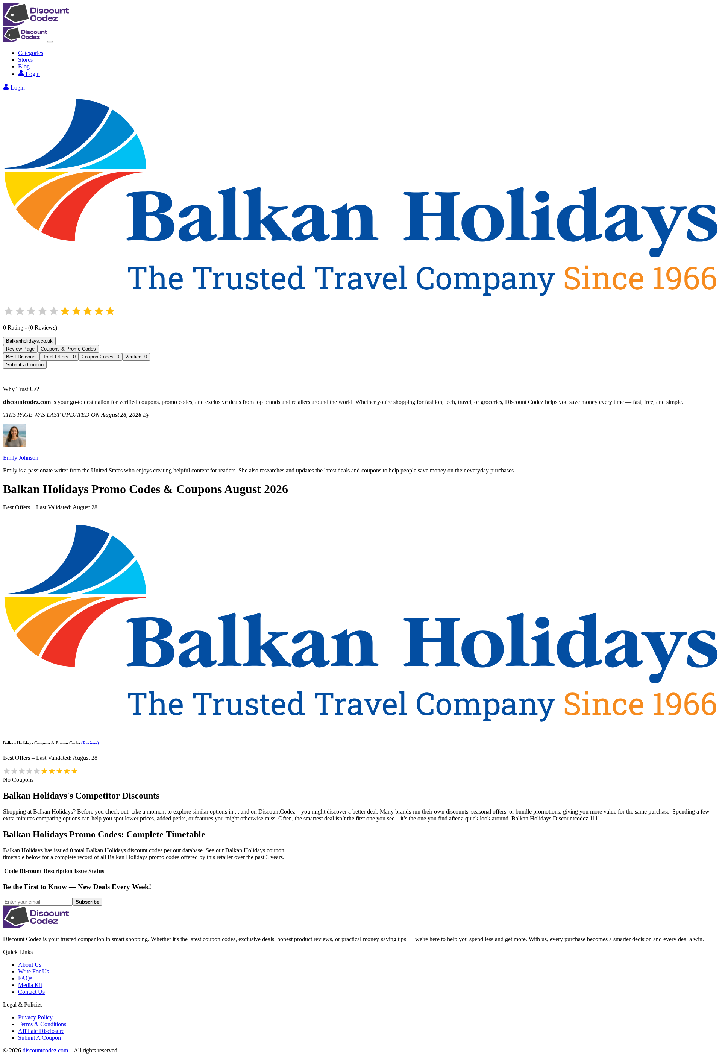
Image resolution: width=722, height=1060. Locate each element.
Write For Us (33, 971)
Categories (30, 53)
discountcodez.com (45, 1050)
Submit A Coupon (39, 1037)
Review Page (20, 349)
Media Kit (30, 985)
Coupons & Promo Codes (68, 349)
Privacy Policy (35, 1017)
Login (33, 74)
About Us (29, 964)
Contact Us (31, 992)
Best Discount (21, 357)
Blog (24, 66)
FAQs (25, 978)
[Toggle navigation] (50, 42)
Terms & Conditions (42, 1024)
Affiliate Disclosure (41, 1031)
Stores (25, 59)
